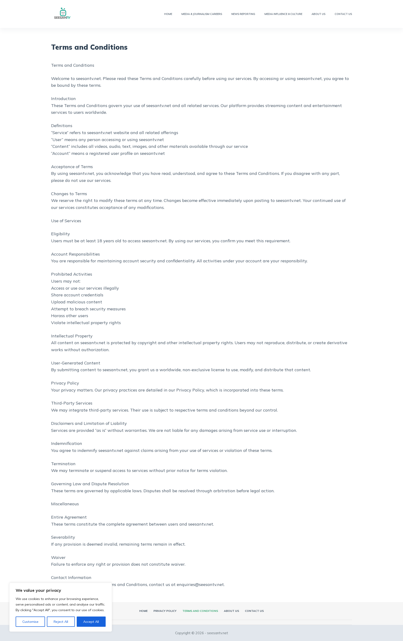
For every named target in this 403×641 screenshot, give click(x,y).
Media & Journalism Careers (201, 14)
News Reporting (243, 14)
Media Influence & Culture (283, 14)
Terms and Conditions (200, 611)
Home (168, 14)
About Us (318, 14)
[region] (60, 607)
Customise (30, 622)
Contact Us (343, 14)
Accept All (91, 622)
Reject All (61, 622)
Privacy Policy (165, 611)
